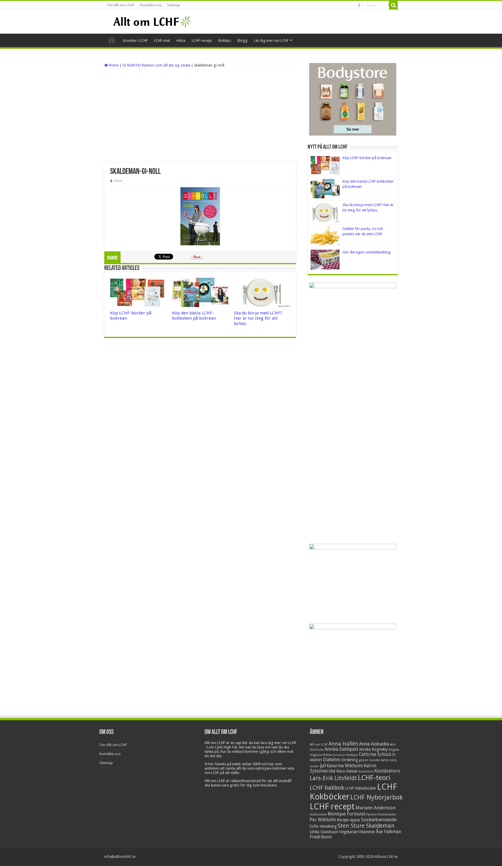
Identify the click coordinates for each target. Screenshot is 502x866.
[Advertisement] (200, 115)
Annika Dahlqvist (341, 749)
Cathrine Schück (375, 754)
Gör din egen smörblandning (367, 252)
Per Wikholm (323, 819)
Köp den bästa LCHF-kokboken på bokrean (194, 315)
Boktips (224, 40)
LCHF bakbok (327, 787)
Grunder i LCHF (135, 40)
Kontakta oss (150, 5)
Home (113, 65)
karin (118, 181)
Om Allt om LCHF (120, 5)
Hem (111, 40)
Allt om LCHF (319, 744)
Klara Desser (347, 771)
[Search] (393, 5)
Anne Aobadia (374, 744)
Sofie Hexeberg (323, 826)
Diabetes (331, 759)
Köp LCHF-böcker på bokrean (367, 158)
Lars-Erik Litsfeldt (333, 778)
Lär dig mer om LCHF (271, 40)
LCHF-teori (374, 778)
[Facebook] (359, 5)
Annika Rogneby (373, 749)
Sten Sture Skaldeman (366, 825)
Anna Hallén (343, 744)
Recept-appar (348, 820)
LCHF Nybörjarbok (376, 797)
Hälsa (180, 40)
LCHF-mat (162, 40)
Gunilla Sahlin (379, 760)
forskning (349, 759)
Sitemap (173, 5)
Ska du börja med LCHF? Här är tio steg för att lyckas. (258, 318)
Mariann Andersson (375, 808)
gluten (363, 760)
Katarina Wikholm (345, 765)
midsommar (318, 814)
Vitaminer (367, 831)
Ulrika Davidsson (324, 831)
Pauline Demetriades (381, 814)
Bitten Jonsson (334, 755)
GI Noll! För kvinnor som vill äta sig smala (156, 65)
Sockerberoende (379, 819)
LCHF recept (332, 806)
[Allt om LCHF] (152, 22)
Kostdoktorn (387, 771)
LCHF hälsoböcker (360, 788)
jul (323, 765)
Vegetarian (348, 831)
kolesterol (366, 771)
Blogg (242, 40)
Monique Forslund (346, 814)
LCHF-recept (202, 40)
